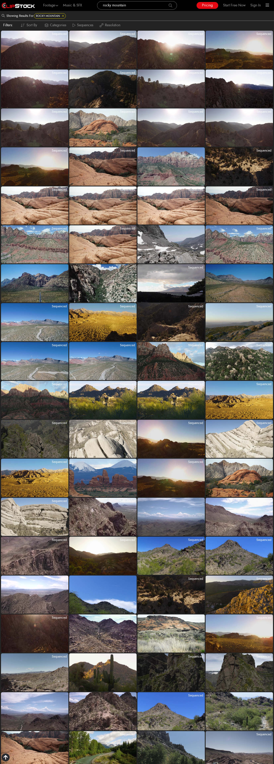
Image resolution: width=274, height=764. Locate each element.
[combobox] (137, 5)
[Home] (18, 5)
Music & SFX (72, 5)
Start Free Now (234, 5)
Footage (49, 5)
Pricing (207, 5)
